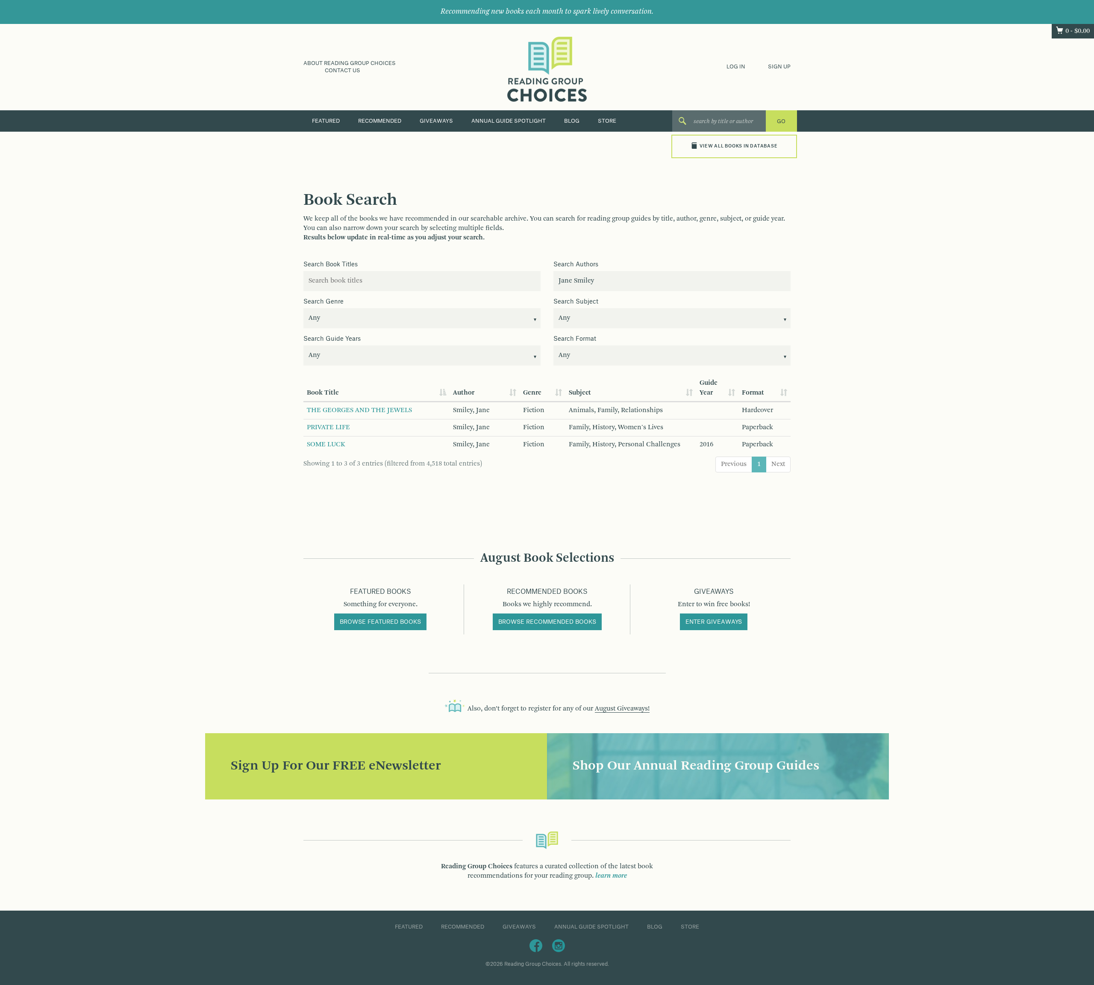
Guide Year (709, 388)
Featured (326, 121)
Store (607, 121)
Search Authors (575, 265)
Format (753, 392)
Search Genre (323, 302)
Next (778, 464)
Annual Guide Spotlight (508, 121)
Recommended (379, 121)
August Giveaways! (622, 708)
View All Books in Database (738, 146)
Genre (532, 392)
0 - (1077, 31)
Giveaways (436, 121)
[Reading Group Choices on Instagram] (558, 945)
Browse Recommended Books (547, 622)
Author (463, 392)
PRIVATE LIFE (328, 427)
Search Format (574, 339)
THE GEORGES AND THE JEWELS (359, 410)
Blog (571, 121)
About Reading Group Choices (349, 63)
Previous (734, 464)
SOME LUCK (326, 444)
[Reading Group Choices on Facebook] (535, 945)
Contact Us (342, 70)
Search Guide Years (332, 339)
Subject (580, 392)
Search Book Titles (330, 265)
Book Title (323, 392)
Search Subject (575, 302)
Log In (735, 66)
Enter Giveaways (713, 622)
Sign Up (779, 66)
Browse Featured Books (380, 622)
